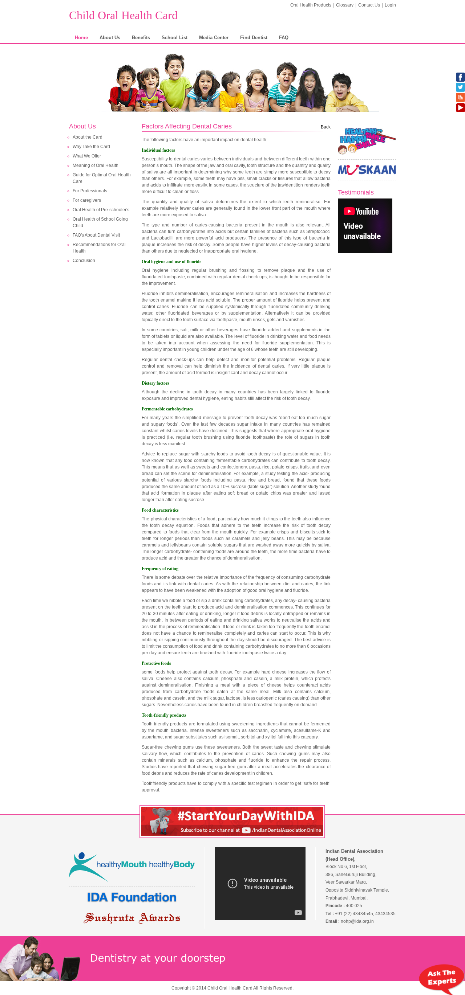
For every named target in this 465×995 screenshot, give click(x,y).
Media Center (214, 37)
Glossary (344, 5)
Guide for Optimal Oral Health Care (102, 178)
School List (174, 37)
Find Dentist (253, 37)
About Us (110, 37)
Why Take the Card (91, 146)
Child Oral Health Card (123, 15)
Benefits (141, 37)
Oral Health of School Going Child (100, 222)
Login (390, 5)
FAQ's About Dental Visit (96, 235)
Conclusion (84, 260)
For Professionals (90, 190)
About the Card (87, 137)
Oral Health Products (310, 5)
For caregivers (87, 200)
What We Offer (87, 156)
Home (81, 37)
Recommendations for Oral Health (99, 248)
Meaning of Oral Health (95, 165)
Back (326, 127)
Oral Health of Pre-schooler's (101, 209)
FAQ (283, 37)
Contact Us (369, 5)
